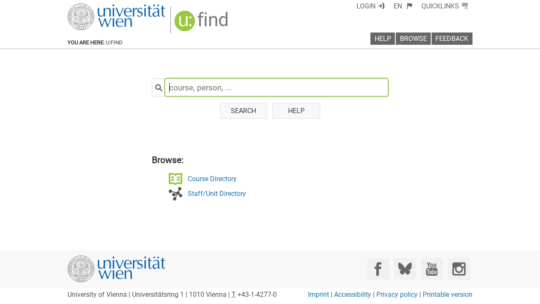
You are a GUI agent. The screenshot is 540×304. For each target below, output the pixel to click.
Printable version (447, 294)
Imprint (318, 294)
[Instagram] (459, 269)
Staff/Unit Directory (217, 194)
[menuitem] (403, 6)
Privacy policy (397, 294)
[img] (202, 24)
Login (365, 6)
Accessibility (352, 294)
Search (243, 111)
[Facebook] (378, 269)
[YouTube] (432, 269)
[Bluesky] (405, 269)
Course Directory (212, 179)
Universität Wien (97, 7)
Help (383, 39)
